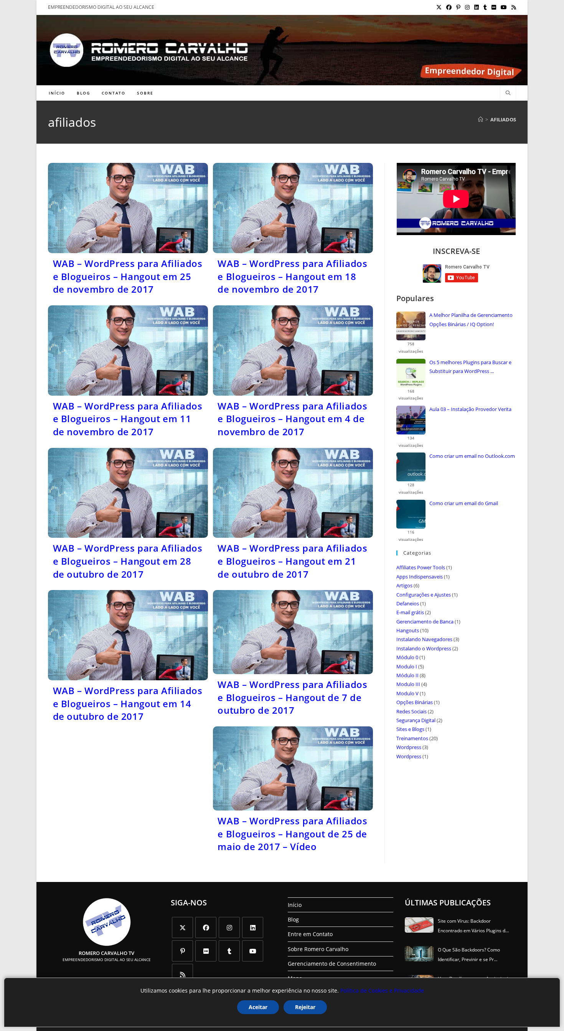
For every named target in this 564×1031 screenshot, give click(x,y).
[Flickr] (205, 950)
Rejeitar (305, 1007)
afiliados (503, 119)
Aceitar (258, 1007)
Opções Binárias (414, 702)
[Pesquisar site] (508, 93)
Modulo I (406, 666)
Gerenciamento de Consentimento (332, 963)
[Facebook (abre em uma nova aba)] (449, 7)
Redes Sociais (411, 711)
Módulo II (407, 675)
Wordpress (408, 747)
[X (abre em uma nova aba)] (439, 7)
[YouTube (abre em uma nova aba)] (503, 7)
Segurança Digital (415, 720)
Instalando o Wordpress (423, 648)
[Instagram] (229, 927)
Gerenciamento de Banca (425, 621)
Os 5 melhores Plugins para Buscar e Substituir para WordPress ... (470, 367)
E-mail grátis (410, 612)
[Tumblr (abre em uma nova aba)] (485, 7)
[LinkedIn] (252, 927)
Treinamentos (412, 738)
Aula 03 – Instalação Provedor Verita (470, 409)
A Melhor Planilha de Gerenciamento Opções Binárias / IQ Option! (471, 319)
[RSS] (182, 974)
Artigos (404, 585)
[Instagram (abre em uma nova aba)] (467, 7)
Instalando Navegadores (424, 639)
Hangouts (407, 630)
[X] (182, 927)
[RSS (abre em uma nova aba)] (512, 7)
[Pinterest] (182, 950)
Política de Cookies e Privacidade (382, 990)
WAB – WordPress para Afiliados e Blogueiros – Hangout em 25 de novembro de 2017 (128, 276)
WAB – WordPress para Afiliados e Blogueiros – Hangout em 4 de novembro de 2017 (292, 418)
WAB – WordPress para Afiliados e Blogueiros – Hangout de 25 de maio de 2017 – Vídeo (292, 833)
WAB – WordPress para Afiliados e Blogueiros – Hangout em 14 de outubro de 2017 (128, 703)
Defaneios (407, 603)
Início (295, 904)
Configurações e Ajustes (423, 594)
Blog (293, 919)
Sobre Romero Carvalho (318, 949)
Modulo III (408, 684)
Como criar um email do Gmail (463, 503)
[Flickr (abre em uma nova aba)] (493, 7)
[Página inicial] (480, 119)
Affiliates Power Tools (420, 567)
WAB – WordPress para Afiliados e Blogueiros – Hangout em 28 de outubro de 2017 (128, 561)
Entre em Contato (310, 934)
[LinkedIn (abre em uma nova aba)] (476, 7)
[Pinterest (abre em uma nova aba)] (458, 7)
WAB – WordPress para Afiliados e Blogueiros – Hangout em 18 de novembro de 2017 (292, 276)
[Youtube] (252, 950)
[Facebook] (205, 927)
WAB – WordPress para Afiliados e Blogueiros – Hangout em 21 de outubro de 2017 (292, 561)
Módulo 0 (407, 657)
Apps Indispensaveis (419, 576)
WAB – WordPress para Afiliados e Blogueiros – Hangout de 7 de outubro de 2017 (292, 697)
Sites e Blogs (410, 729)
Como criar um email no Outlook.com (472, 456)
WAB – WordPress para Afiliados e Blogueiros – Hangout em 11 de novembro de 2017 (128, 418)
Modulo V (407, 693)
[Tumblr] (229, 950)
